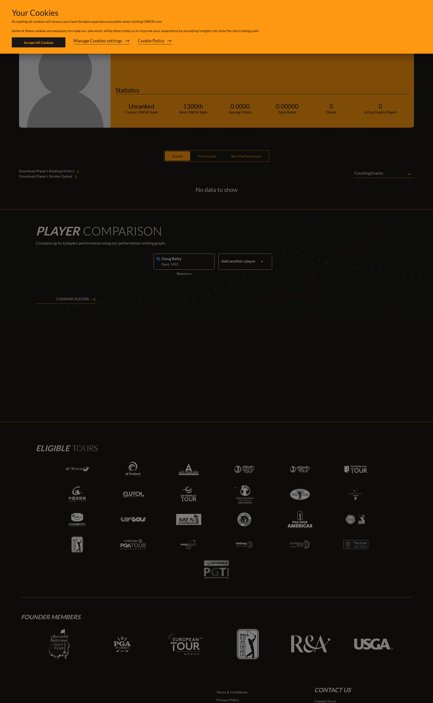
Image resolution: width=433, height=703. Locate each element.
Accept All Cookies (38, 42)
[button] (101, 42)
